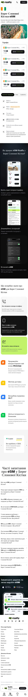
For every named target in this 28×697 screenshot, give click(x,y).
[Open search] (25, 694)
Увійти (23, 2)
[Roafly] (6, 2)
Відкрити (22, 688)
